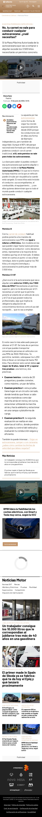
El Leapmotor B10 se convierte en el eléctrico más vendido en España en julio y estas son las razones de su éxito (30, 713)
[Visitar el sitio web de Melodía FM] (31, 785)
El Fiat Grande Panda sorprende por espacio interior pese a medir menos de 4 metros (10, 742)
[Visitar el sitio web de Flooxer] (28, 790)
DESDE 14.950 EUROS (9, 737)
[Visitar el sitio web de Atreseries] (31, 779)
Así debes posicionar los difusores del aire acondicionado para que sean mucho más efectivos (12, 126)
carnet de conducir (17, 234)
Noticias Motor (14, 580)
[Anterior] (17, 2)
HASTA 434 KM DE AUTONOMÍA (28, 706)
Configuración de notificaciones (16, 812)
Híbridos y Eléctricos (31, 11)
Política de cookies (32, 805)
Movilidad (33, 587)
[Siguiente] (38, 2)
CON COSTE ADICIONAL (10, 705)
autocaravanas (28, 118)
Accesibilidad (31, 812)
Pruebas (23, 587)
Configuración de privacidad (29, 808)
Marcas (17, 11)
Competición (20, 590)
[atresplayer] (28, 6)
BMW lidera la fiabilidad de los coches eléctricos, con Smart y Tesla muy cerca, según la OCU (20, 511)
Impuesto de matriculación (12, 593)
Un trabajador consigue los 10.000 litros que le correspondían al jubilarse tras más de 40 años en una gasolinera (21, 462)
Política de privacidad (18, 805)
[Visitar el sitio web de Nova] (11, 779)
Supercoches (7, 590)
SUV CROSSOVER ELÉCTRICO (12, 669)
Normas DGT (7, 11)
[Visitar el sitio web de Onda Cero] (11, 785)
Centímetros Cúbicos (9, 15)
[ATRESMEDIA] (21, 768)
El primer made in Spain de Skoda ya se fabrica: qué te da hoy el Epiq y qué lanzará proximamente (20, 472)
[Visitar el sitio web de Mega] (21, 779)
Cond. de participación (11, 808)
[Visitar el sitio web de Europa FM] (21, 785)
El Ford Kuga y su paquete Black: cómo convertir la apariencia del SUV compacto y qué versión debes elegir (10, 711)
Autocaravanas (10, 544)
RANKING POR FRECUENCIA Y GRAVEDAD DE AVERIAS (30, 738)
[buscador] (33, 6)
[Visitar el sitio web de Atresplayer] (16, 790)
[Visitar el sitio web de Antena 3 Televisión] (11, 774)
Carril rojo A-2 (23, 2)
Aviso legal (7, 805)
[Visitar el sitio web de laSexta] (21, 774)
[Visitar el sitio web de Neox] (31, 774)
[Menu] (38, 6)
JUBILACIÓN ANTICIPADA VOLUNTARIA (15, 623)
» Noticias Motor (22, 15)
